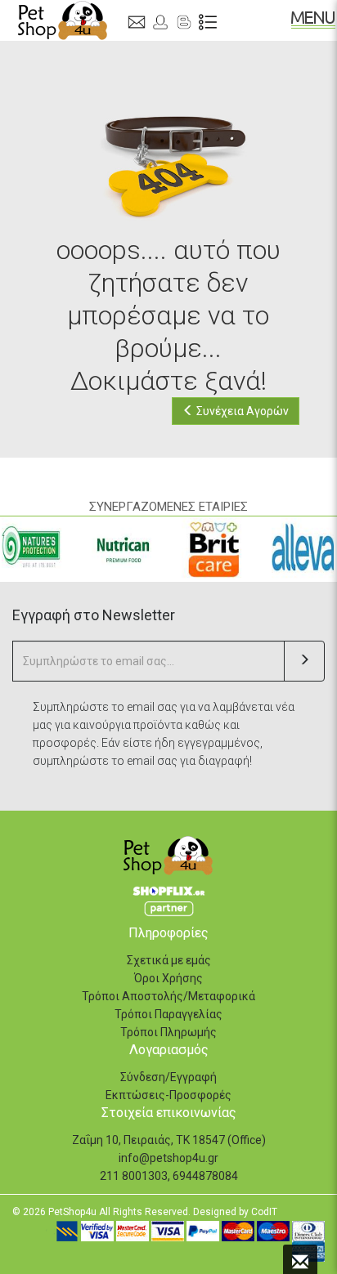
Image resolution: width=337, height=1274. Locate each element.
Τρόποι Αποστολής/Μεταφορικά (168, 996)
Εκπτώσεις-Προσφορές (168, 1095)
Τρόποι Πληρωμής (168, 1032)
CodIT (264, 1212)
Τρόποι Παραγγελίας (168, 1014)
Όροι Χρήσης (168, 978)
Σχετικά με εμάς (169, 960)
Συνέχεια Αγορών (241, 411)
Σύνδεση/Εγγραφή (168, 1077)
